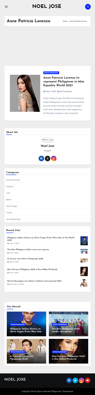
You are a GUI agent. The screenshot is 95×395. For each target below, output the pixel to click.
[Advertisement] (48, 46)
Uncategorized (13, 219)
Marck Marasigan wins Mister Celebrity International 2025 (34, 281)
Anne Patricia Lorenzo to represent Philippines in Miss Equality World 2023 (63, 81)
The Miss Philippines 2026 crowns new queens (28, 250)
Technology (11, 206)
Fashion (10, 186)
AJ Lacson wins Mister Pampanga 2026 (25, 259)
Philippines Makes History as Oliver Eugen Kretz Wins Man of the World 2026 (26, 331)
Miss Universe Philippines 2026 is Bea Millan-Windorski (32, 269)
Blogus (55, 391)
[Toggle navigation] (6, 6)
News (8, 199)
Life (8, 193)
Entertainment (51, 73)
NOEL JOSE (46, 6)
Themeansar (67, 391)
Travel (9, 213)
